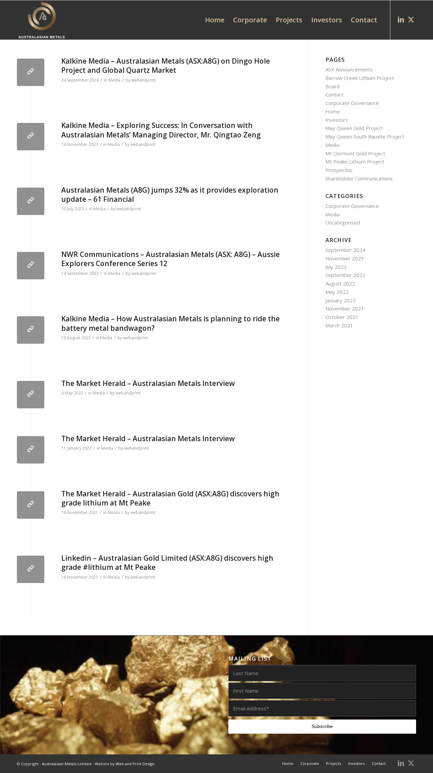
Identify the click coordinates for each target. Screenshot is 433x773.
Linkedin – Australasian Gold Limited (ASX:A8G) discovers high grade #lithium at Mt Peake (167, 562)
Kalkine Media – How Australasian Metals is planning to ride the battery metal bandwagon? (170, 323)
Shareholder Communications (359, 178)
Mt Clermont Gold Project (355, 153)
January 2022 (340, 300)
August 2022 (340, 283)
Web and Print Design (135, 763)
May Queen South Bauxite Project (364, 136)
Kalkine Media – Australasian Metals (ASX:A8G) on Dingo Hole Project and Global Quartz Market (165, 65)
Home (332, 111)
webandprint (143, 80)
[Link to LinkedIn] (401, 20)
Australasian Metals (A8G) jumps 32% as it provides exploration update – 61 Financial (169, 194)
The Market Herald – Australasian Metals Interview (148, 383)
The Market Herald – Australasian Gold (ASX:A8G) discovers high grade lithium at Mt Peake (170, 498)
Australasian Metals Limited (66, 763)
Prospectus (338, 170)
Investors (336, 119)
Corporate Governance (352, 103)
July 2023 (336, 266)
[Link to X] (411, 20)
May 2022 (337, 291)
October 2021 (342, 317)
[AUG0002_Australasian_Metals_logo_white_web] (41, 20)
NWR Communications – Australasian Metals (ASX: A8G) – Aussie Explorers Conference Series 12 (170, 259)
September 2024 (345, 249)
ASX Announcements (349, 69)
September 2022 (345, 275)
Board (332, 86)
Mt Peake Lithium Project (354, 161)
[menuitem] (215, 20)
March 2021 (339, 325)
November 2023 (344, 258)
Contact (334, 94)
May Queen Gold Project (354, 128)
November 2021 (344, 308)
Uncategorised (342, 222)
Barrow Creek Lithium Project (359, 77)
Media (114, 80)
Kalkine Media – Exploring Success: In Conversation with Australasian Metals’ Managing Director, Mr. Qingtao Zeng (161, 130)
